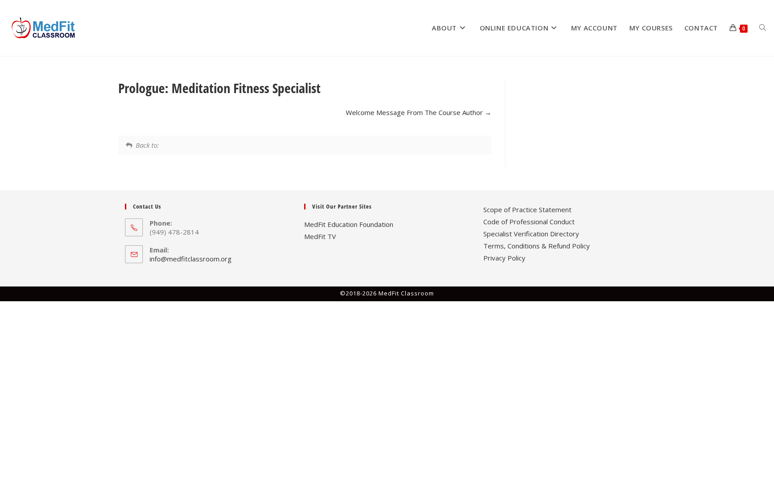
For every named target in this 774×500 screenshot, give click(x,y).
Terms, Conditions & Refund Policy (536, 245)
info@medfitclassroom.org (191, 258)
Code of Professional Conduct (529, 221)
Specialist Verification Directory (531, 233)
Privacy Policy (504, 257)
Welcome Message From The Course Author (415, 112)
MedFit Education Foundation (348, 224)
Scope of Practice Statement (527, 209)
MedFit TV (320, 236)
